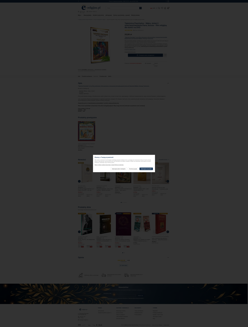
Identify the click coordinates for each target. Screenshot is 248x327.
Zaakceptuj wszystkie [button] (146, 168)
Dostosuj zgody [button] (133, 168)
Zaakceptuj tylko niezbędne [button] (118, 168)
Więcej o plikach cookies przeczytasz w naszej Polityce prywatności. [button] (109, 164)
